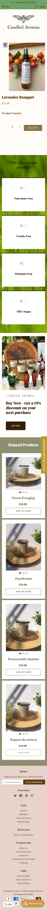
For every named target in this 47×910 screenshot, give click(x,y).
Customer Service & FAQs (23, 859)
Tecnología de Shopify (23, 894)
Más (7, 6)
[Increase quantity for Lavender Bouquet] (20, 127)
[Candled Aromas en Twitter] (15, 796)
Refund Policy (23, 883)
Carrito (42, 6)
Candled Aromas (35, 891)
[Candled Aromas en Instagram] (31, 796)
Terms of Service (23, 818)
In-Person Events (23, 852)
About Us (23, 848)
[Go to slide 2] (21, 492)
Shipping (24, 863)
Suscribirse (34, 782)
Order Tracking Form (23, 835)
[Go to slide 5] (27, 492)
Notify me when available (44, 455)
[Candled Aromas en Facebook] (20, 796)
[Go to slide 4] (25, 492)
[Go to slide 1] (19, 492)
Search (23, 810)
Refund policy (23, 822)
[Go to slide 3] (23, 492)
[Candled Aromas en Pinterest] (26, 796)
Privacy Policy (23, 876)
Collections (23, 814)
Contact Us (23, 855)
